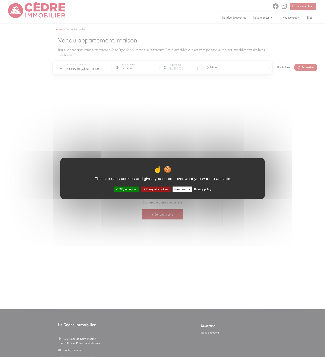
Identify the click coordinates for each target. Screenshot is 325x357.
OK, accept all (127, 189)
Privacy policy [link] (202, 189)
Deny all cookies (157, 189)
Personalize (182, 189)
